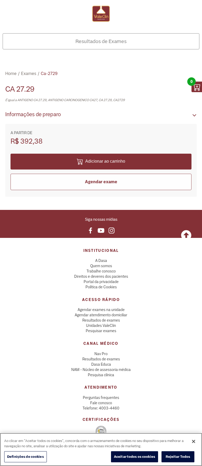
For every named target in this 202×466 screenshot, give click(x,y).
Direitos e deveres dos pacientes (101, 276)
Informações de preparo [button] (33, 114)
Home (11, 73)
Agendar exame (101, 181)
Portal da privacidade (101, 282)
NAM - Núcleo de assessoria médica (101, 370)
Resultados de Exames (101, 41)
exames (28, 73)
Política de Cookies (101, 287)
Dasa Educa (101, 364)
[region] (101, 449)
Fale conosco (101, 403)
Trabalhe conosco (101, 271)
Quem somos (101, 266)
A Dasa (101, 260)
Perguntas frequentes (101, 398)
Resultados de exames (101, 320)
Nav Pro (101, 354)
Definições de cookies (25, 457)
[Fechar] (193, 441)
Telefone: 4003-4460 (101, 408)
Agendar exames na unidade (101, 310)
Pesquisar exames (101, 331)
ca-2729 (49, 73)
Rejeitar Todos (178, 457)
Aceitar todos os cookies (134, 457)
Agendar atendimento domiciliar (101, 315)
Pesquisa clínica (101, 375)
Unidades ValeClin (101, 325)
